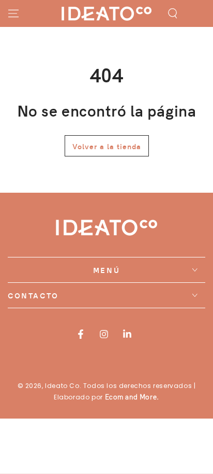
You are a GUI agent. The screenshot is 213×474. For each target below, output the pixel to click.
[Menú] (13, 13)
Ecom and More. (132, 397)
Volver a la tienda (106, 146)
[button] (172, 13)
